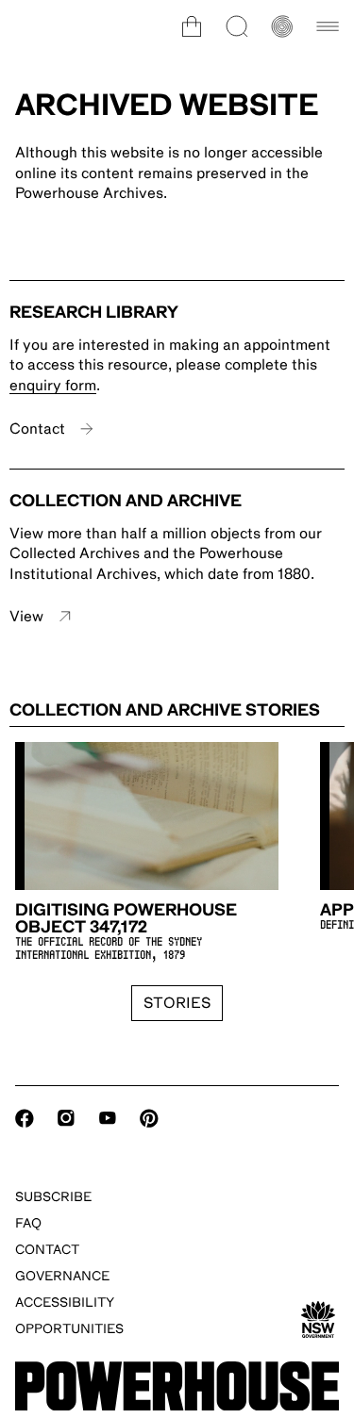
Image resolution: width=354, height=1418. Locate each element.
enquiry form (52, 385)
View (26, 616)
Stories (177, 1003)
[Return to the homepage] (177, 1386)
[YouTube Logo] (107, 1118)
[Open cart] (192, 26)
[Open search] (237, 26)
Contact (37, 429)
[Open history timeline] (282, 26)
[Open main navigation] (327, 26)
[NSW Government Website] (318, 1320)
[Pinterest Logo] (149, 1118)
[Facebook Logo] (24, 1118)
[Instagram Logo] (66, 1118)
